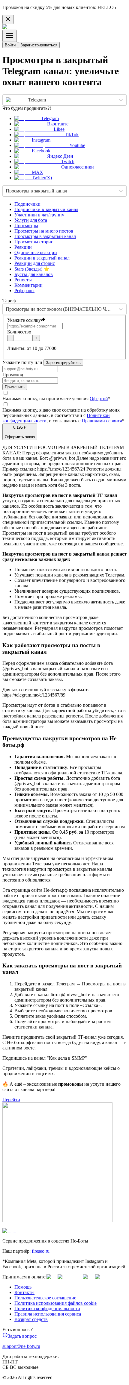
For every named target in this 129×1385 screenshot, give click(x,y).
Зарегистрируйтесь (63, 362)
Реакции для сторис (34, 263)
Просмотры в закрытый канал (45, 236)
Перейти (11, 1099)
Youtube (77, 145)
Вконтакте (57, 123)
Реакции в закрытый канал (42, 257)
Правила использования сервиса (47, 1313)
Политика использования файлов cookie (55, 1303)
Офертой (99, 398)
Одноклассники (77, 166)
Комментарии (28, 285)
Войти (10, 45)
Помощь (23, 1287)
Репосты (23, 279)
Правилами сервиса (102, 420)
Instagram (41, 139)
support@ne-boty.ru (21, 1346)
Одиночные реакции (35, 252)
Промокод (12, 374)
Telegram (50, 118)
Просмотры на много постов (43, 230)
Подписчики (27, 204)
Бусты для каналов (33, 274)
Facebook (41, 150)
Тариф (9, 300)
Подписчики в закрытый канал (46, 209)
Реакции (23, 247)
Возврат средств (31, 1319)
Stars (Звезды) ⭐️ (32, 268)
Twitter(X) (42, 177)
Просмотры (26, 225)
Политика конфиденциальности (47, 1308)
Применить (15, 387)
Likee (59, 129)
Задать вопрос (22, 1336)
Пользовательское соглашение (45, 1297)
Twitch (67, 161)
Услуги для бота (30, 220)
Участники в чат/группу (39, 214)
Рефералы (24, 290)
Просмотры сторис (33, 241)
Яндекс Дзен (60, 156)
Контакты (24, 1292)
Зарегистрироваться (38, 45)
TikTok (72, 134)
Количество (19, 331)
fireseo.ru (41, 1251)
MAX (37, 172)
